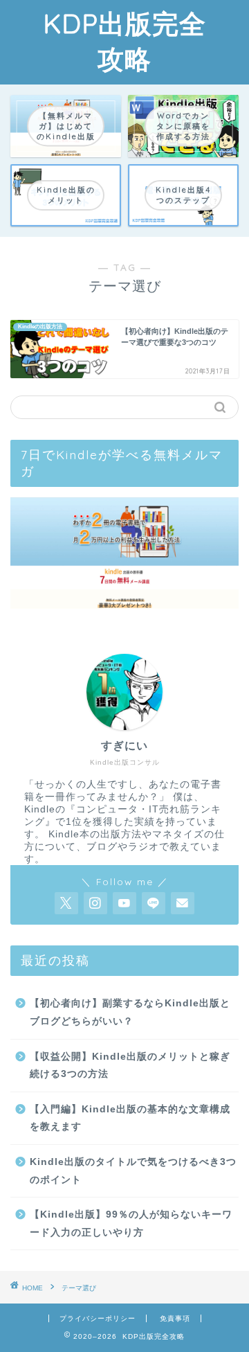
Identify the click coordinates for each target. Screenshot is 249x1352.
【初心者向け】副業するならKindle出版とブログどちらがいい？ (130, 1012)
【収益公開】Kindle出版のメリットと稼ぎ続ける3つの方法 (130, 1065)
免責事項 (175, 1318)
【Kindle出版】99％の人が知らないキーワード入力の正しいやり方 (131, 1223)
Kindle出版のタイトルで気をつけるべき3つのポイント (133, 1171)
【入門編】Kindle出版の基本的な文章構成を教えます (130, 1118)
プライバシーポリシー (97, 1318)
